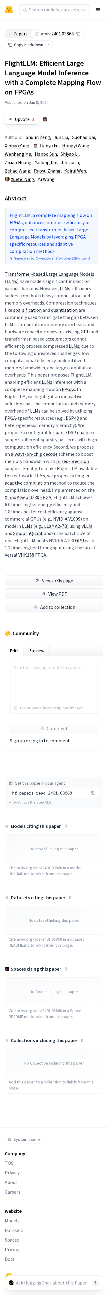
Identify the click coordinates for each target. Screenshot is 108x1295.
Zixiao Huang (18, 162)
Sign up (17, 741)
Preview (36, 651)
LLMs (12, 281)
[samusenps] (45, 119)
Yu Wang (46, 179)
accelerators (58, 339)
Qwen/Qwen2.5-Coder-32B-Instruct (63, 258)
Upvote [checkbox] (24, 119)
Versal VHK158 (19, 555)
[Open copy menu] (49, 45)
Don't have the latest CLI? (32, 802)
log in (37, 741)
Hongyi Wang (75, 146)
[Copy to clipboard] (78, 34)
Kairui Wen (75, 171)
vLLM (87, 526)
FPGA (67, 389)
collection (53, 1082)
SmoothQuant (28, 533)
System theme (27, 1139)
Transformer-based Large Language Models (49, 274)
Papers (21, 34)
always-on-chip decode (34, 454)
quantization (64, 310)
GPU (85, 332)
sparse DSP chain (70, 432)
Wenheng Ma (18, 154)
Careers (12, 1192)
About (11, 1182)
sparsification (27, 310)
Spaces (12, 1240)
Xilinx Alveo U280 (22, 497)
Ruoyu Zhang (47, 171)
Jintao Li (70, 162)
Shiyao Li (70, 154)
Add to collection (57, 607)
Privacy (12, 1173)
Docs (10, 1259)
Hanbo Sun (46, 154)
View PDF (57, 594)
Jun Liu (61, 137)
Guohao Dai (83, 137)
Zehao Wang (17, 171)
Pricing (12, 1249)
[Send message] (95, 1282)
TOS (9, 1163)
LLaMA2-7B (55, 526)
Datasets (14, 1230)
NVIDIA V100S (66, 519)
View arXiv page (57, 581)
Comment (57, 728)
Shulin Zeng (38, 137)
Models (12, 1221)
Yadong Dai (46, 162)
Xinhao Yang (17, 146)
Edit (14, 651)
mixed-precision (72, 461)
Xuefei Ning (22, 179)
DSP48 (72, 418)
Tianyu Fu (48, 146)
